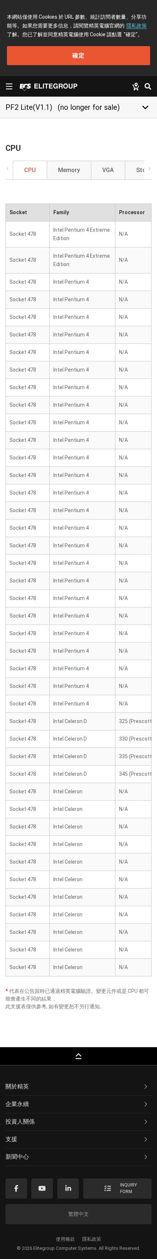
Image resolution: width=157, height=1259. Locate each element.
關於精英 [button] (17, 1086)
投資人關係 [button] (20, 1121)
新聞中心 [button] (17, 1156)
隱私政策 (136, 26)
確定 (78, 55)
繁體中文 (78, 1214)
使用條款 (65, 1239)
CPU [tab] (30, 170)
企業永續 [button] (17, 1103)
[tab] (78, 1087)
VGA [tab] (108, 170)
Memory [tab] (69, 170)
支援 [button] (11, 1139)
